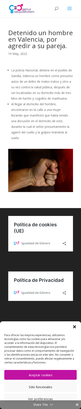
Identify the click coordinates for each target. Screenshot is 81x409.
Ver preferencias (40, 399)
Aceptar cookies (40, 375)
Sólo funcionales (40, 387)
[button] (74, 327)
